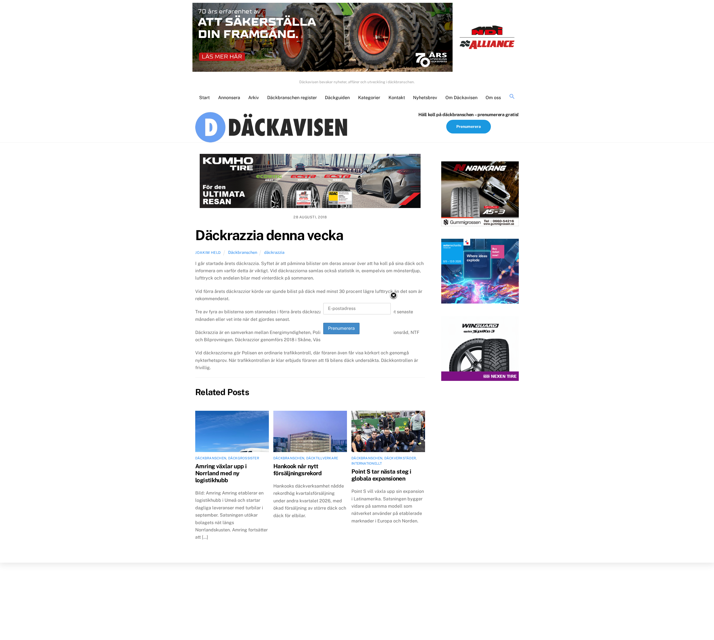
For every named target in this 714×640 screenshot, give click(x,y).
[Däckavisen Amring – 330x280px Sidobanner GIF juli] (480, 349)
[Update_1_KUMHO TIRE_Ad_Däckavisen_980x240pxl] (310, 182)
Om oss (493, 97)
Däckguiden (337, 97)
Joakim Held (208, 252)
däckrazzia (274, 252)
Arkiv (253, 97)
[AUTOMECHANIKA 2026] (480, 272)
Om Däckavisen (461, 97)
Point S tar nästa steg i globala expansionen (381, 475)
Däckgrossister (243, 458)
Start (204, 97)
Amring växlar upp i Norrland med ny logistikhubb (221, 473)
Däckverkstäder (400, 458)
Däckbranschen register (292, 97)
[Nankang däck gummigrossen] (480, 194)
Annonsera (229, 97)
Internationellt (366, 463)
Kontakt (397, 97)
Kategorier (369, 97)
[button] (512, 96)
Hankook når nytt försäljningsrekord (297, 470)
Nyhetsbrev (425, 97)
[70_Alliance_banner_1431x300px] (357, 38)
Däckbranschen (242, 252)
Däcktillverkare (322, 458)
